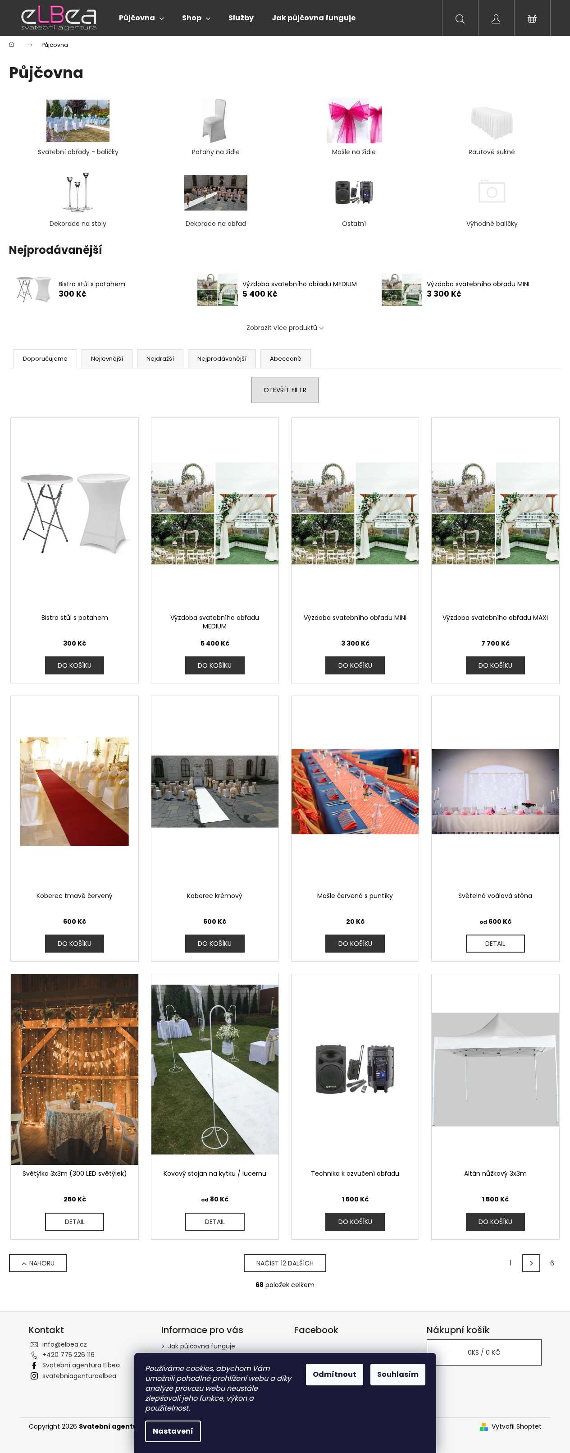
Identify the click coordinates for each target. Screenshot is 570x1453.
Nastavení (173, 1431)
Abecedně (285, 358)
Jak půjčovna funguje (201, 1346)
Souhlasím (398, 1374)
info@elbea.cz (64, 1344)
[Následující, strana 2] (531, 1263)
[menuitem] (141, 18)
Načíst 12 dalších (285, 1263)
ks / (484, 1352)
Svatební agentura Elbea (81, 1365)
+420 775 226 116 (68, 1354)
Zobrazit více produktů (281, 327)
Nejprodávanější (221, 358)
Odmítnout (334, 1374)
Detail (495, 943)
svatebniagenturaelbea (79, 1375)
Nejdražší (160, 358)
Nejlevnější (107, 358)
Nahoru (42, 1263)
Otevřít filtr (285, 389)
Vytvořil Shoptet (517, 1426)
